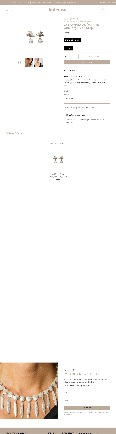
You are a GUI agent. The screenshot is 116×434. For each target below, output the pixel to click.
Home (66, 19)
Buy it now (87, 62)
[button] (12, 9)
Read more (68, 98)
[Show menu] (6, 9)
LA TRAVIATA (74, 19)
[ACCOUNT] (103, 9)
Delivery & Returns (15, 133)
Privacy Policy (99, 413)
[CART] (109, 9)
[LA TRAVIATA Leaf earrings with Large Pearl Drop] (58, 160)
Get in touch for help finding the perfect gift (82, 119)
